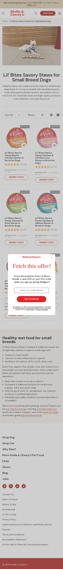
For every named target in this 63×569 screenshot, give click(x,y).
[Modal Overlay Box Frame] (31, 284)
